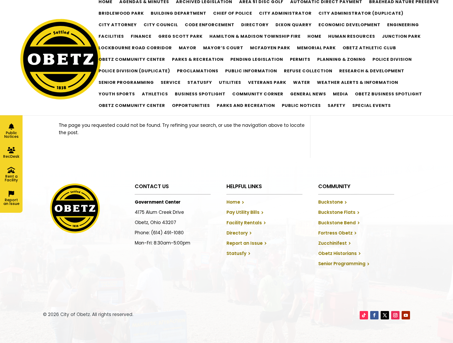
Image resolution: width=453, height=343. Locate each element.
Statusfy (199, 83)
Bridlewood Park (121, 14)
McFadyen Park (270, 48)
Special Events (371, 106)
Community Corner (257, 94)
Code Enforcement (209, 25)
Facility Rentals (244, 223)
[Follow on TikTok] (364, 315)
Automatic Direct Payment (326, 2)
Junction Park (401, 37)
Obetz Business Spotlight (388, 94)
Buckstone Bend (337, 223)
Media (340, 94)
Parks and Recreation (246, 106)
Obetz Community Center (132, 60)
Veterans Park (267, 83)
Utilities (230, 83)
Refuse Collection (308, 71)
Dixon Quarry (294, 25)
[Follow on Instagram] (395, 315)
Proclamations (197, 71)
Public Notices (301, 106)
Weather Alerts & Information (357, 83)
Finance (141, 37)
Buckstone (330, 202)
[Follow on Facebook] (374, 315)
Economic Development (349, 25)
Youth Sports (117, 94)
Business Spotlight (200, 94)
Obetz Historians (337, 253)
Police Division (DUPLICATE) (134, 71)
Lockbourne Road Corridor (135, 48)
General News (308, 94)
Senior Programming (126, 83)
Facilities (111, 37)
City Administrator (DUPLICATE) (361, 14)
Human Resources (351, 37)
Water (301, 83)
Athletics (155, 94)
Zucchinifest (332, 243)
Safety (337, 106)
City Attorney (118, 25)
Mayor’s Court (223, 48)
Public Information (251, 71)
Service (171, 83)
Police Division (392, 60)
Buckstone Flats (336, 212)
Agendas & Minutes (144, 2)
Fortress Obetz (335, 233)
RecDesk (11, 156)
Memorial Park (316, 48)
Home (105, 2)
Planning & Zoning (341, 60)
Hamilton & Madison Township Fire (255, 37)
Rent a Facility (11, 178)
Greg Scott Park (180, 37)
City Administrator (285, 14)
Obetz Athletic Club (369, 48)
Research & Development (371, 71)
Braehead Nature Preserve (404, 2)
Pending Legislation (256, 60)
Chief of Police (232, 14)
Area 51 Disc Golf (261, 2)
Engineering (403, 25)
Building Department (178, 14)
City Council (161, 25)
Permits (300, 60)
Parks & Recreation (198, 60)
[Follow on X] (385, 315)
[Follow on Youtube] (406, 315)
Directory (255, 25)
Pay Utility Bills (243, 212)
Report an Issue (244, 243)
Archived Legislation (204, 2)
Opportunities (191, 106)
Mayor (187, 48)
